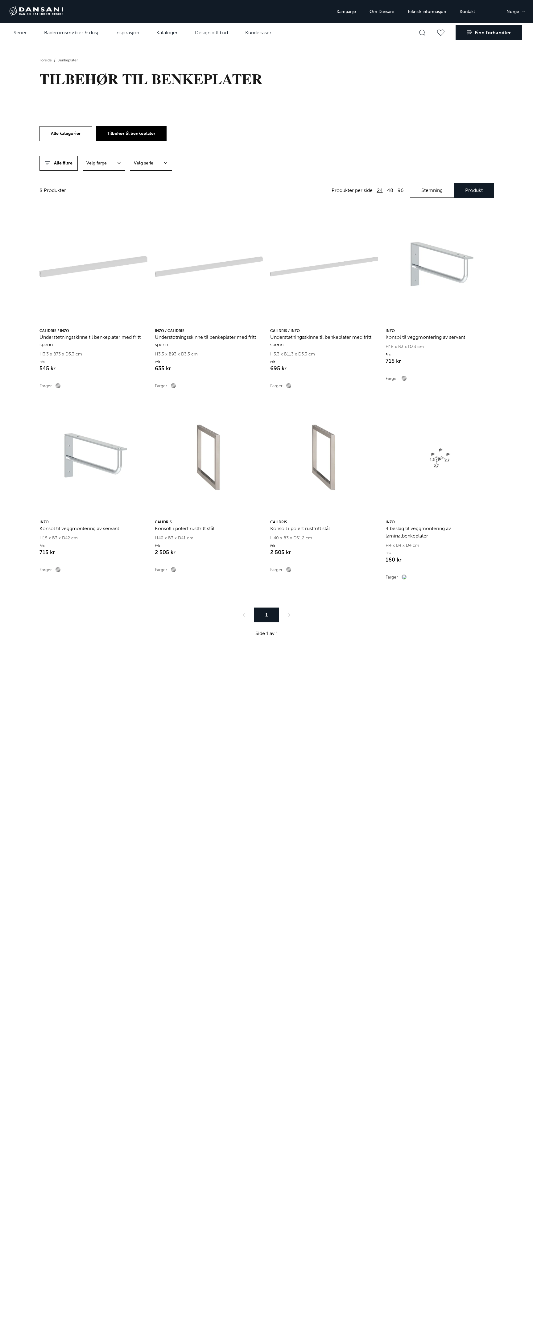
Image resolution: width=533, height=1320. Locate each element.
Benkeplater (67, 60)
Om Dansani (382, 11)
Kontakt (467, 11)
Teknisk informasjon (426, 11)
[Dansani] (36, 11)
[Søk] (422, 32)
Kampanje (346, 11)
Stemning (432, 190)
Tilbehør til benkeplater (131, 133)
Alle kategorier (66, 133)
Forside (46, 60)
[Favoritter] (440, 32)
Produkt (474, 190)
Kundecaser (258, 32)
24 (380, 190)
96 (401, 190)
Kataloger (167, 32)
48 (390, 190)
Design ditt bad (211, 32)
